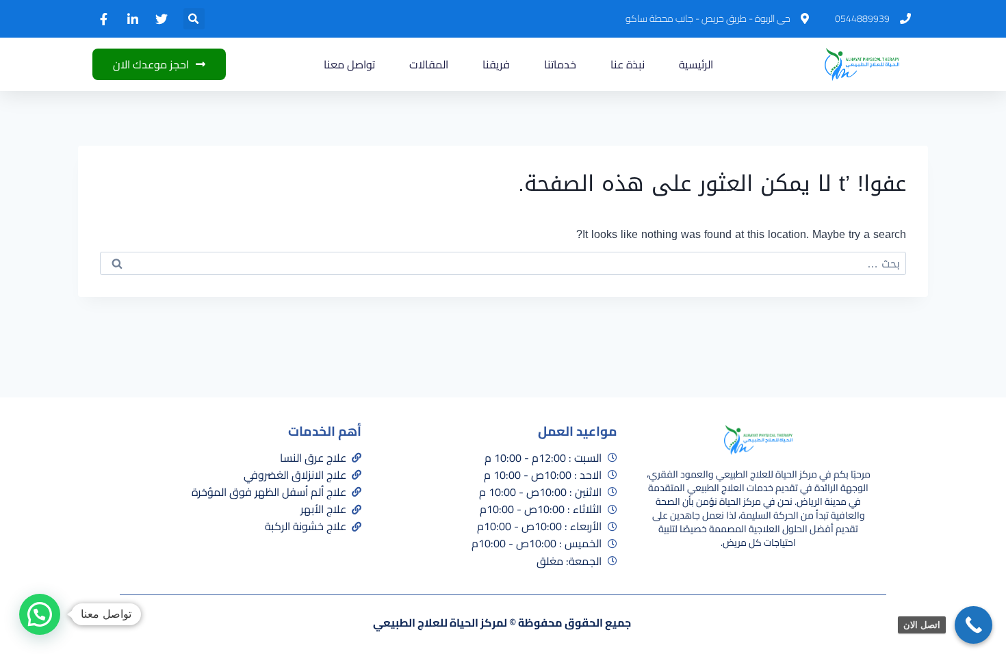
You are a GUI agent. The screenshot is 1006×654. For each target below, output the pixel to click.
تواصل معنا (349, 64)
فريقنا (496, 64)
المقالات (428, 64)
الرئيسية (696, 64)
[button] (194, 18)
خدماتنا (560, 64)
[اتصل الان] (973, 625)
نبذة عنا (627, 64)
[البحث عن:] (503, 263)
